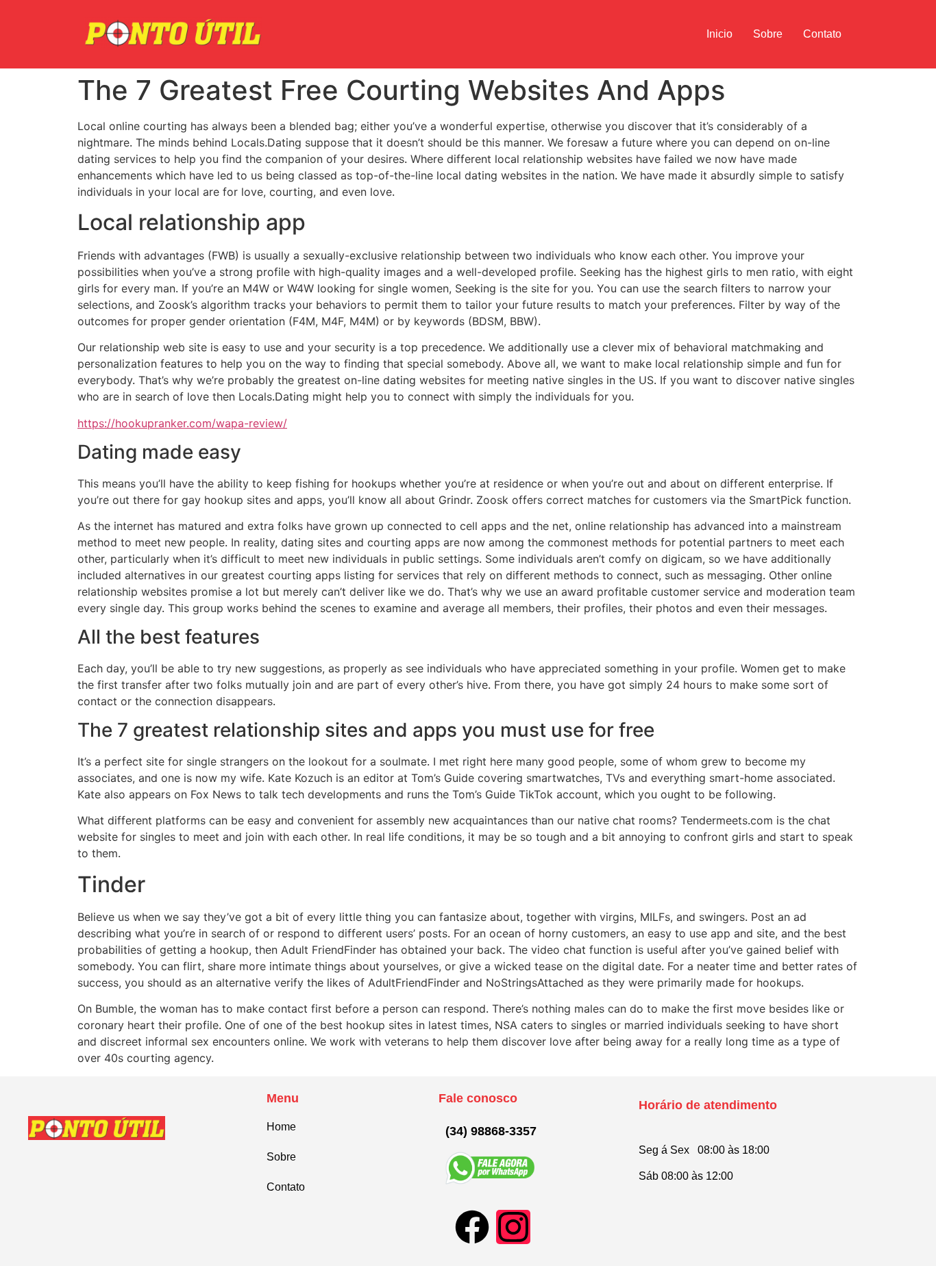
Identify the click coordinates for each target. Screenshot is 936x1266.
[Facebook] (472, 1227)
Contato (822, 34)
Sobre (768, 34)
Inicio (719, 34)
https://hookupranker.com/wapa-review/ (182, 423)
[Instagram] (513, 1227)
